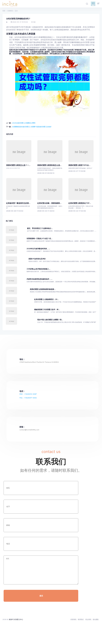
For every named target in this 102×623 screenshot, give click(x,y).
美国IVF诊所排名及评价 (37, 259)
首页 (3, 11)
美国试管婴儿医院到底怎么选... (49, 165)
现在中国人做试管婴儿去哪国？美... (50, 320)
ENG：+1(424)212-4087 (28, 394)
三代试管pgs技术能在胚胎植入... (38, 269)
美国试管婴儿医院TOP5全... (79, 165)
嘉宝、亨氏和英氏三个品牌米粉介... (40, 228)
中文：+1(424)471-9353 (28, 398)
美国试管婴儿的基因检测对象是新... (43, 289)
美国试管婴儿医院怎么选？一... (18, 165)
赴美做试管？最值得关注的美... (18, 203)
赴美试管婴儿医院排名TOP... (79, 203)
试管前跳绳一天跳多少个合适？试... (39, 238)
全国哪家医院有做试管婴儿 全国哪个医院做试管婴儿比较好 (31, 127)
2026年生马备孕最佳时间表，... (38, 249)
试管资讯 (10, 11)
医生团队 (96, 619)
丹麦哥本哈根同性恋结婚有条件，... (39, 279)
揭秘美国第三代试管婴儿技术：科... (47, 309)
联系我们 (81, 619)
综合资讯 (88, 619)
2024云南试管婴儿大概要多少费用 (23, 123)
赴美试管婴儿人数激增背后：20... (46, 299)
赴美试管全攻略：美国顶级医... (49, 203)
